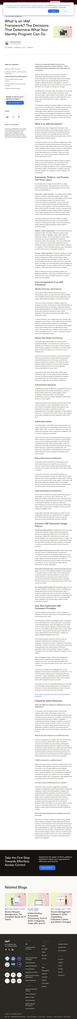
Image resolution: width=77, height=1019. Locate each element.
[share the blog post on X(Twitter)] (13, 117)
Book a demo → (47, 868)
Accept (53, 11)
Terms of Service (58, 1016)
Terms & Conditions (32, 1016)
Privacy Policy (41, 1016)
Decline (65, 11)
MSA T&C (7, 1016)
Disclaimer (49, 1016)
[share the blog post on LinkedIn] (7, 117)
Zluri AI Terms (67, 1016)
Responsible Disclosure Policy (18, 1016)
